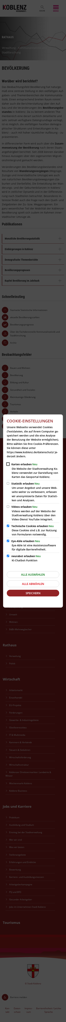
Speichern (33, 593)
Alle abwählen (33, 584)
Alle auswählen (33, 574)
